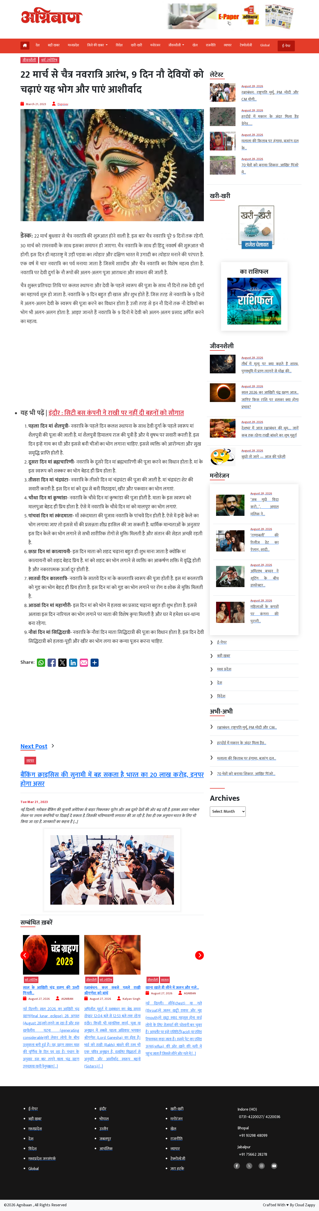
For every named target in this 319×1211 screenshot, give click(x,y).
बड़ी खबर (54, 45)
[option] (51, 1002)
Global (265, 45)
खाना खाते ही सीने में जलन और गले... (172, 987)
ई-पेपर (286, 46)
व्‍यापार (228, 45)
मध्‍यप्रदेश (73, 45)
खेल (195, 45)
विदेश (119, 45)
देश (38, 45)
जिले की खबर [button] (96, 45)
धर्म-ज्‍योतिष (49, 60)
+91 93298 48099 (253, 1135)
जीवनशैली (29, 60)
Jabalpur (252, 1151)
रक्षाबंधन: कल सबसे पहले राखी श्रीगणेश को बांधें (112, 990)
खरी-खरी (136, 45)
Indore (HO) (259, 1113)
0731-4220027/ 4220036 (259, 1117)
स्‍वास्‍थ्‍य (165, 979)
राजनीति (211, 45)
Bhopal (252, 1132)
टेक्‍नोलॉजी (246, 45)
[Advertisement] (112, 365)
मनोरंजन (155, 45)
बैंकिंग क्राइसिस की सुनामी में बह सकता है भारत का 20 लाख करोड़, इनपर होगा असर (112, 779)
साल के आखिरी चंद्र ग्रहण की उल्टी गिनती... (51, 990)
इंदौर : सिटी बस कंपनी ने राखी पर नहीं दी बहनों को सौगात (116, 413)
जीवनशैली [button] (174, 45)
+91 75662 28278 (253, 1154)
